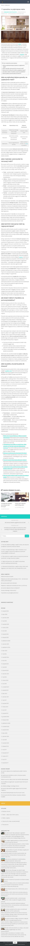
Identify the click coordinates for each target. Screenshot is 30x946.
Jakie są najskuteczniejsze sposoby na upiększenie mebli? (13, 66)
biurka (26, 143)
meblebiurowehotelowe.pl (10, 12)
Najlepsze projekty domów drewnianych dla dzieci (15, 453)
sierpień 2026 (5, 611)
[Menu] (28, 2)
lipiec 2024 (4, 650)
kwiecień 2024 (5, 657)
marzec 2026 (5, 627)
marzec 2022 (5, 680)
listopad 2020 (5, 720)
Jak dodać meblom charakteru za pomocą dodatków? (14, 71)
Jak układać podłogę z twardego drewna (10, 786)
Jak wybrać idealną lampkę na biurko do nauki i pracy (12, 792)
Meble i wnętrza (5, 5)
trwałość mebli (8, 371)
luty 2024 (4, 660)
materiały (22, 54)
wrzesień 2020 (5, 726)
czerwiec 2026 (5, 617)
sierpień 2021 (5, 690)
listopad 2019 (5, 746)
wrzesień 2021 (5, 687)
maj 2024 (4, 654)
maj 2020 (4, 739)
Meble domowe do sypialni (7, 576)
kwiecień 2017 (5, 753)
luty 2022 (4, 683)
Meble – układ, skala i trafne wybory (10, 814)
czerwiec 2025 (5, 644)
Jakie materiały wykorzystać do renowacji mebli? (13, 68)
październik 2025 (6, 640)
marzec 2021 (5, 706)
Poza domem (5, 824)
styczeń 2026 (5, 634)
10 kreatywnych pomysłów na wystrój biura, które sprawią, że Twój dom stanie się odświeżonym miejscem (14, 446)
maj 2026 (4, 621)
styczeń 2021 (5, 713)
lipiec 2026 (4, 614)
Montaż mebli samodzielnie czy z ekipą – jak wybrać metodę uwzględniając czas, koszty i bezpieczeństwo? (14, 929)
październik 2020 (6, 723)
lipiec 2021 (4, 693)
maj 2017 (4, 749)
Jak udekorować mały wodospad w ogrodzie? (15, 833)
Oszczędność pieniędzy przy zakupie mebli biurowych (6, 505)
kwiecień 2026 (5, 624)
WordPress (11, 944)
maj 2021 (4, 700)
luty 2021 (4, 710)
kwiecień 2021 (5, 703)
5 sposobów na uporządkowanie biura (9, 592)
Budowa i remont (6, 811)
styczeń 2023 (5, 670)
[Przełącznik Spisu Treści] (25, 63)
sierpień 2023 (5, 663)
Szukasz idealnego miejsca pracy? (8, 590)
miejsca (20, 257)
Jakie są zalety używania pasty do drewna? (12, 73)
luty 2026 (4, 631)
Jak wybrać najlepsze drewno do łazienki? (10, 588)
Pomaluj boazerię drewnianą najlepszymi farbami (15, 460)
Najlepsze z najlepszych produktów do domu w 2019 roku (14, 585)
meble (19, 44)
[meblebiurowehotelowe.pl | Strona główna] (11, 2)
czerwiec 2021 (5, 696)
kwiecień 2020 (5, 743)
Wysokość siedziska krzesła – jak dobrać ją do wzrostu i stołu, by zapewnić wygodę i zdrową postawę (13, 900)
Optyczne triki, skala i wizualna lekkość (11, 821)
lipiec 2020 (4, 733)
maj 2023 (4, 667)
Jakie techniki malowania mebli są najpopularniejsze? (14, 70)
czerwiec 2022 (5, 673)
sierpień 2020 (5, 729)
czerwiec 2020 (5, 736)
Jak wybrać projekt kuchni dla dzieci (9, 583)
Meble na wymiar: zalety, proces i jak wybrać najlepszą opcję (14, 779)
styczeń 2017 (5, 762)
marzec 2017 (5, 756)
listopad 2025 (5, 637)
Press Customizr (21, 944)
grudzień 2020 (5, 716)
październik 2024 (6, 647)
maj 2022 (4, 677)
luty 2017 (4, 759)
